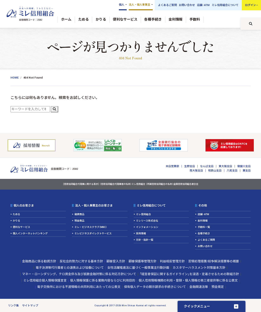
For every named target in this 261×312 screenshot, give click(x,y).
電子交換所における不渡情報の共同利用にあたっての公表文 (78, 287)
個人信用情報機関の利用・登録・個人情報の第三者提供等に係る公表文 (188, 280)
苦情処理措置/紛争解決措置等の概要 (213, 261)
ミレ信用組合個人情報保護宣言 (45, 280)
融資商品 (79, 214)
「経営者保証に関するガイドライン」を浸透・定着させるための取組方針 (189, 274)
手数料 (194, 19)
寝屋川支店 (244, 166)
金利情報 (176, 19)
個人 (121, 4)
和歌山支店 (215, 170)
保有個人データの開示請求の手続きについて (155, 287)
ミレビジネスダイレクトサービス (93, 233)
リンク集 (13, 305)
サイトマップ (30, 305)
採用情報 (141, 233)
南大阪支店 (196, 170)
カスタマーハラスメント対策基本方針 (199, 268)
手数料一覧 (204, 227)
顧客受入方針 (115, 261)
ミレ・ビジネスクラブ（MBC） (90, 227)
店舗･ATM (203, 5)
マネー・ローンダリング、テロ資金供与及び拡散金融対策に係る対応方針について (79, 274)
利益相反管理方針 (172, 261)
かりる (101, 19)
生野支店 (189, 166)
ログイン (250, 5)
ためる (83, 19)
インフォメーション (147, 227)
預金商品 (79, 220)
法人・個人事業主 (139, 4)
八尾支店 (232, 170)
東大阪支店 (225, 166)
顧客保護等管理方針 (142, 261)
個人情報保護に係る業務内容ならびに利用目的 (102, 280)
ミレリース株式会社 (147, 220)
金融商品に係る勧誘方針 (39, 261)
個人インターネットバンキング (30, 233)
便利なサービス (125, 19)
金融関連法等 (198, 287)
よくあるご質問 (167, 5)
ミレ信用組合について (225, 5)
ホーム (66, 19)
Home (15, 77)
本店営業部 (172, 166)
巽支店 (247, 170)
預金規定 (217, 287)
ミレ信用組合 (143, 214)
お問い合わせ (187, 5)
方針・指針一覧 (144, 239)
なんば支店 (207, 166)
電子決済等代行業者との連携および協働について (70, 268)
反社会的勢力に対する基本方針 (81, 261)
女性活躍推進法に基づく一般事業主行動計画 (138, 268)
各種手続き (153, 19)
